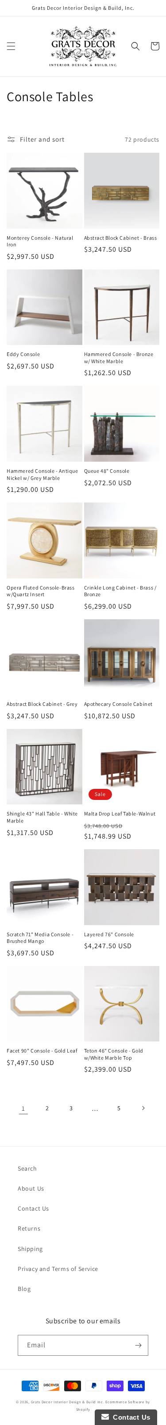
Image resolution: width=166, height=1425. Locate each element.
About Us (31, 1188)
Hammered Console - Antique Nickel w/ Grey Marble (42, 474)
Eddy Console (23, 354)
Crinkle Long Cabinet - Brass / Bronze (120, 591)
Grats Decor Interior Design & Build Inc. (67, 1401)
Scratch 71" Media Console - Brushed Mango (40, 938)
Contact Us (33, 1208)
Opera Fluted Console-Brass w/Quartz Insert (41, 591)
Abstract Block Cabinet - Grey (42, 704)
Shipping (30, 1249)
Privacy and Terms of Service (58, 1269)
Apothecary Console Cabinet (118, 704)
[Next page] (143, 1108)
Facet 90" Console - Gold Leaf (42, 1050)
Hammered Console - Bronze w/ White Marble (119, 357)
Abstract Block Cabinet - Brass (120, 237)
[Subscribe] (138, 1345)
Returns (29, 1228)
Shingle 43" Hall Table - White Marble (42, 817)
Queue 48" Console (107, 470)
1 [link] (23, 1108)
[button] (11, 46)
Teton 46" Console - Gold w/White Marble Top (113, 1054)
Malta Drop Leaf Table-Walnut (120, 813)
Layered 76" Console (109, 934)
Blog (24, 1289)
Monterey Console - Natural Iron (40, 241)
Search (27, 1168)
